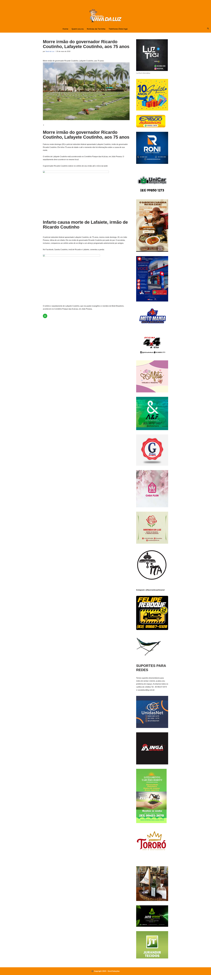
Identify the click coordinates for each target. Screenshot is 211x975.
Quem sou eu (78, 29)
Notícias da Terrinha (96, 29)
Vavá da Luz (50, 51)
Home (65, 29)
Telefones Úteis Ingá (118, 29)
